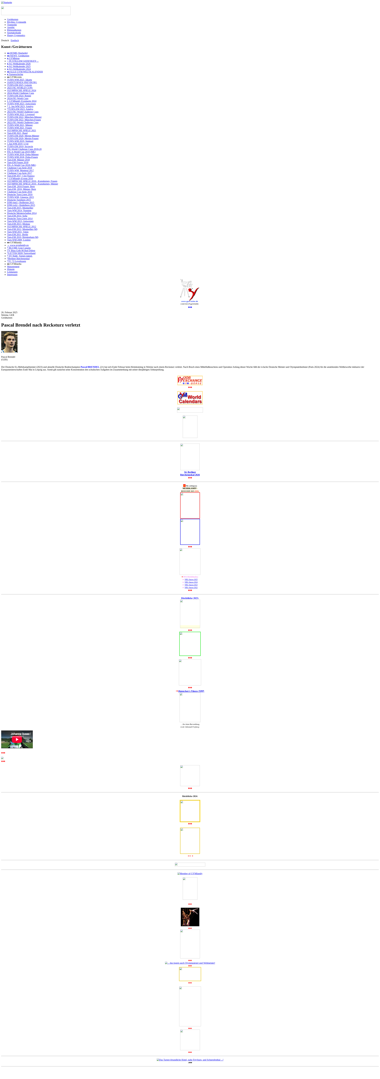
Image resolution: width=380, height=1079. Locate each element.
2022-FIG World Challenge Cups (22, 122)
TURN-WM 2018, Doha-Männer (23, 154)
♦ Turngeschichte (15, 74)
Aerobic (11, 27)
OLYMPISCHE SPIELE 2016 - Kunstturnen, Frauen (32, 181)
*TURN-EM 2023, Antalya (20, 109)
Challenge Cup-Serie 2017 (19, 173)
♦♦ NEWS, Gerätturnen (18, 55)
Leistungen (12, 272)
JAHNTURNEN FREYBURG (22, 82)
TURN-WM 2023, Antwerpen (21, 103)
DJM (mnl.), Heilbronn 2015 (20, 202)
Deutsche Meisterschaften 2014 (22, 213)
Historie (11, 269)
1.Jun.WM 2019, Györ (17, 144)
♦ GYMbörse (13, 58)
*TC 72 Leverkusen (16, 261)
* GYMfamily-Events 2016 (20, 178)
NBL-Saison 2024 (191, 582)
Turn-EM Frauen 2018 (17, 162)
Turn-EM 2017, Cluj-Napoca (20, 176)
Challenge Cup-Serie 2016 (19, 192)
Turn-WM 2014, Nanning (19, 210)
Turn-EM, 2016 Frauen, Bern (21, 186)
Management (13, 266)
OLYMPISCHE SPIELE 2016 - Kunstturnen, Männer (32, 184)
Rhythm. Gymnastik (16, 22)
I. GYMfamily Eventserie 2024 (21, 101)
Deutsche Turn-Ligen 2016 (20, 194)
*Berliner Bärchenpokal (18, 258)
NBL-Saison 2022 (191, 588)
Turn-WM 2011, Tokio (17, 232)
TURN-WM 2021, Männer (20, 125)
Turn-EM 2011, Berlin (17, 234)
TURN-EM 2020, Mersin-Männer (23, 136)
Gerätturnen (12, 19)
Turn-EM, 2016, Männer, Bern (21, 189)
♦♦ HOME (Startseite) (17, 53)
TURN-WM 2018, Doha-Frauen (22, 157)
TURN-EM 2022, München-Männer (24, 117)
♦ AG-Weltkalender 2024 (19, 69)
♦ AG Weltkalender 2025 (19, 66)
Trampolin (12, 24)
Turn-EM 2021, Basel (17, 133)
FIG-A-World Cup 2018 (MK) (21, 165)
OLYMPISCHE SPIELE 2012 (21, 226)
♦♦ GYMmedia (14, 264)
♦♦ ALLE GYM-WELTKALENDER (25, 71)
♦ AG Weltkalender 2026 (19, 63)
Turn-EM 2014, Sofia (17, 216)
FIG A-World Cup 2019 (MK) (21, 152)
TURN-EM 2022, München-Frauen (24, 119)
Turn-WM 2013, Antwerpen (20, 221)
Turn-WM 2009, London (19, 240)
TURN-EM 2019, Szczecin (20, 146)
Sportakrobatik (14, 32)
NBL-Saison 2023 (191, 585)
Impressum (12, 274)
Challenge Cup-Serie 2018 (19, 168)
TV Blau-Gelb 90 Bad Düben (21, 250)
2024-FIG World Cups (17, 98)
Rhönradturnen (14, 30)
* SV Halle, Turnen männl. (20, 256)
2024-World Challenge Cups (20, 93)
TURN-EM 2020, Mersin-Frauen (22, 138)
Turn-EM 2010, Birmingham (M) (22, 237)
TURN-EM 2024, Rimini (19, 95)
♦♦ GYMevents (14, 77)
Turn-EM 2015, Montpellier (20, 208)
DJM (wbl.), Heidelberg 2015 (21, 205)
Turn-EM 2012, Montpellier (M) (22, 229)
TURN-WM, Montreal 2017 (20, 170)
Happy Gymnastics (16, 35)
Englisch (15, 40)
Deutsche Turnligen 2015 (19, 200)
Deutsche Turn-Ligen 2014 (20, 218)
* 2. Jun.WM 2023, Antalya (20, 106)
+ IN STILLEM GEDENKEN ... (23, 61)
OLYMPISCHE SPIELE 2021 (21, 130)
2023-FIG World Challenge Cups (22, 111)
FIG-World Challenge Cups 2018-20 (24, 149)
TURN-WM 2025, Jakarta (19, 79)
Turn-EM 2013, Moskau (18, 224)
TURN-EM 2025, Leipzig (19, 85)
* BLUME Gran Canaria (19, 248)
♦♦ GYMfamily (14, 242)
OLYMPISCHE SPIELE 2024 (21, 90)
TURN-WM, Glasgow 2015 (20, 197)
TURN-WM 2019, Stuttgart (20, 141)
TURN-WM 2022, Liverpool (21, 114)
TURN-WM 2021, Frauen (19, 127)
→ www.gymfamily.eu (18, 245)
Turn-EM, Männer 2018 (18, 160)
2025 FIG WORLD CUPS (20, 87)
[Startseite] (6, 2)
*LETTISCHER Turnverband (21, 253)
